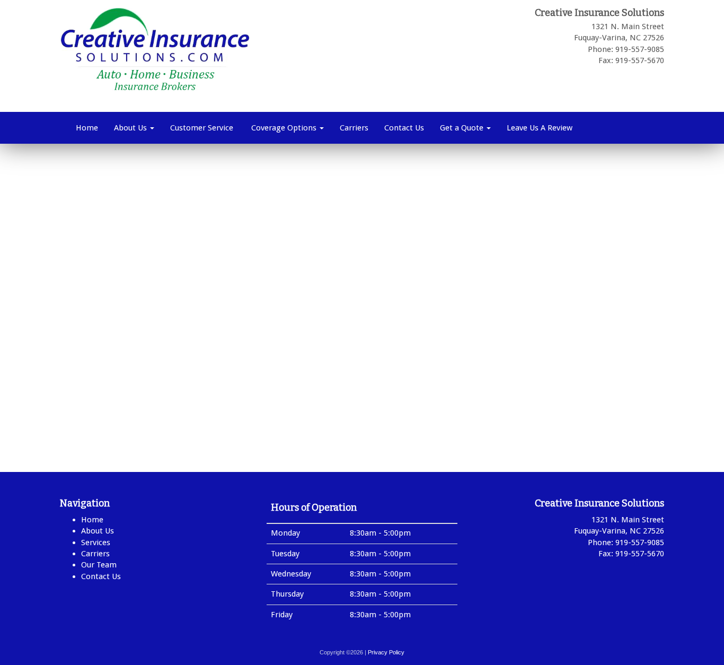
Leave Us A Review (539, 128)
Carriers (354, 128)
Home (87, 128)
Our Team (99, 565)
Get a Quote (462, 128)
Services (95, 542)
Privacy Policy (386, 652)
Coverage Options (284, 128)
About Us (131, 128)
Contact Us (404, 128)
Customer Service (201, 128)
